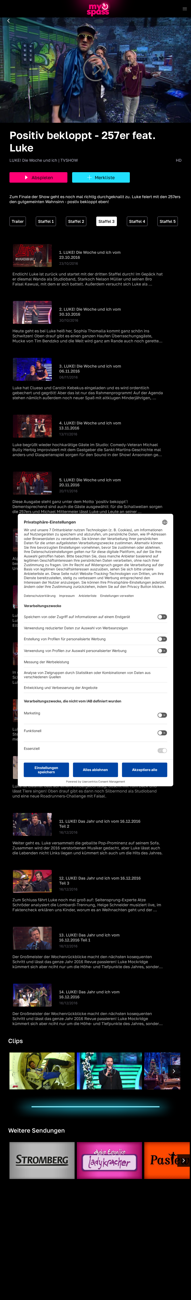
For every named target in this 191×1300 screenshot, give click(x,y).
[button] (8, 20)
